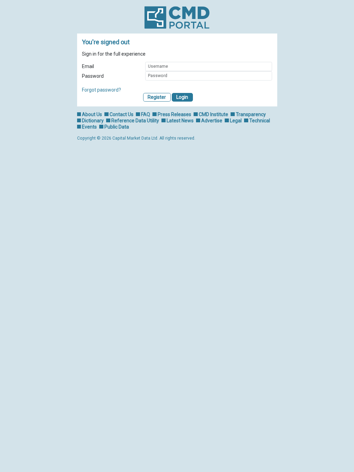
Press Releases (174, 114)
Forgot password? (101, 90)
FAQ (145, 114)
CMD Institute (213, 114)
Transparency (251, 114)
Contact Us (121, 114)
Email (88, 66)
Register (157, 97)
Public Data (116, 127)
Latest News (180, 120)
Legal (236, 120)
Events (89, 127)
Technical (259, 120)
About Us (92, 114)
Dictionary (93, 120)
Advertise (211, 120)
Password (93, 76)
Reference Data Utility (135, 120)
